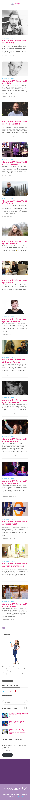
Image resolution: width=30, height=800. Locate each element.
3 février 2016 (8, 334)
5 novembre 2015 (9, 455)
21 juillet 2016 (8, 55)
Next (20, 628)
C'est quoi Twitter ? (9, 38)
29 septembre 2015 (10, 496)
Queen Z (4, 55)
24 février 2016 (9, 255)
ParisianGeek (20, 796)
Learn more (8, 680)
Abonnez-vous (7, 755)
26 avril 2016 (8, 136)
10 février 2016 (9, 294)
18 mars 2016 (8, 175)
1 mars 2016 (8, 216)
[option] (15, 724)
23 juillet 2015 (9, 619)
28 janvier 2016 (9, 375)
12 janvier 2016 (9, 413)
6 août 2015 (8, 578)
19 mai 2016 (8, 96)
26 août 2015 (8, 538)
